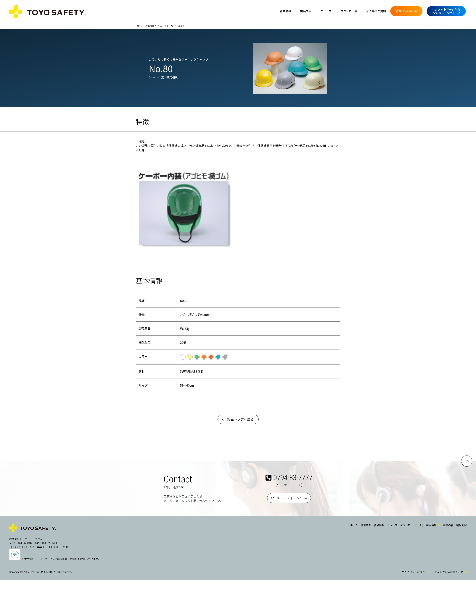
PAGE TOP (466, 461)
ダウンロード (348, 11)
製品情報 (305, 11)
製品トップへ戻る (240, 419)
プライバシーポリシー (414, 572)
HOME (139, 25)
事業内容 (448, 525)
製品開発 (461, 525)
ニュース (325, 11)
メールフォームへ (289, 497)
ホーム (354, 525)
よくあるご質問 (376, 11)
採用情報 (431, 525)
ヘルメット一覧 (165, 25)
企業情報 (285, 11)
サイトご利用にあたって (449, 572)
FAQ (421, 525)
